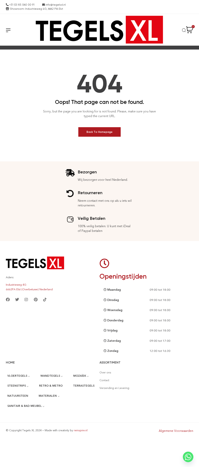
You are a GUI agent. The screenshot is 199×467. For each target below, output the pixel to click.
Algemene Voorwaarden (176, 431)
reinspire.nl (80, 430)
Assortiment (110, 362)
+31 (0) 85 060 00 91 (21, 4)
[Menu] (8, 30)
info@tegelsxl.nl (55, 4)
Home (10, 362)
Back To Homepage (99, 132)
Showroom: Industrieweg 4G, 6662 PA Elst (36, 8)
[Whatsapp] (188, 457)
